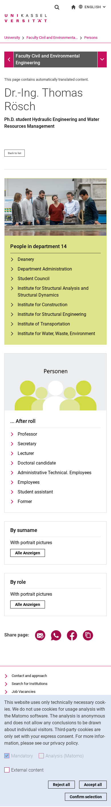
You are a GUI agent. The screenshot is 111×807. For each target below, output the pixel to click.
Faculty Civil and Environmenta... (52, 37)
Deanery (26, 259)
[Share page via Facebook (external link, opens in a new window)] (72, 639)
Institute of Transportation (44, 324)
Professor (27, 434)
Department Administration (45, 269)
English (96, 7)
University (12, 37)
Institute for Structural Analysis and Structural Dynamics (53, 292)
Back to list (14, 153)
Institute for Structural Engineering (52, 314)
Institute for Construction (42, 304)
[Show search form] (57, 7)
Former (25, 501)
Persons (91, 37)
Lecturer (26, 453)
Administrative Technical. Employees (54, 472)
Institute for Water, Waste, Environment (56, 333)
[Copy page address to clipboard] (88, 639)
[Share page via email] (40, 639)
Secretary (27, 443)
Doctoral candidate (37, 463)
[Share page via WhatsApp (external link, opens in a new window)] (56, 639)
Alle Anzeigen (27, 553)
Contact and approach (29, 676)
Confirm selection (86, 797)
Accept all (93, 784)
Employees (29, 482)
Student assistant (35, 492)
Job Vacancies (24, 691)
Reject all (61, 784)
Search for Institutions (30, 684)
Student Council (34, 278)
